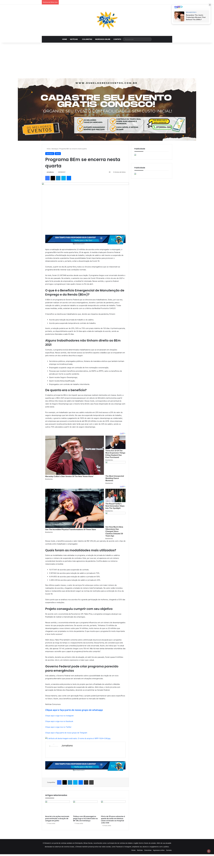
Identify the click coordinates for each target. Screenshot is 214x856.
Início (48, 149)
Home (64, 39)
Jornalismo (50, 172)
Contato (117, 39)
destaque (55, 149)
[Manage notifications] (209, 851)
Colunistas (87, 39)
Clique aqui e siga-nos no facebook (59, 721)
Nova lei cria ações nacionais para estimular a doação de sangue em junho (57, 818)
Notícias (74, 39)
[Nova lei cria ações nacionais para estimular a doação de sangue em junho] (57, 807)
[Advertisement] (107, 60)
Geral (58, 153)
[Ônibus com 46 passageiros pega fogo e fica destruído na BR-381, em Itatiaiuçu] (85, 807)
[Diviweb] (107, 20)
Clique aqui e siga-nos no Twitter (58, 727)
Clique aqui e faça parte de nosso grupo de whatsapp (74, 710)
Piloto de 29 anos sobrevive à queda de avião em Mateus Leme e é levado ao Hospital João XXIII (113, 819)
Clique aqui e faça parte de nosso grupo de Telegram (66, 733)
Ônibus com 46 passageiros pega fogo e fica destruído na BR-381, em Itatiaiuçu (85, 818)
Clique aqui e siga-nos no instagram (59, 716)
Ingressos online (102, 39)
